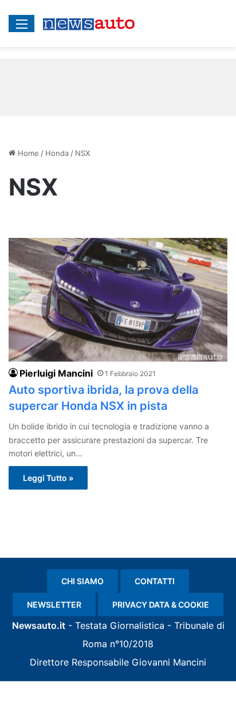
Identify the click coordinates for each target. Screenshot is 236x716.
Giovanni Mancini (169, 662)
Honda (57, 153)
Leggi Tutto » (48, 478)
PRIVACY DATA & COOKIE (160, 604)
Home (27, 153)
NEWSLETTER (54, 604)
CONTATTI (155, 581)
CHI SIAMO (82, 581)
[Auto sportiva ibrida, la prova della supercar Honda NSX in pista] (118, 299)
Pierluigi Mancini (56, 373)
